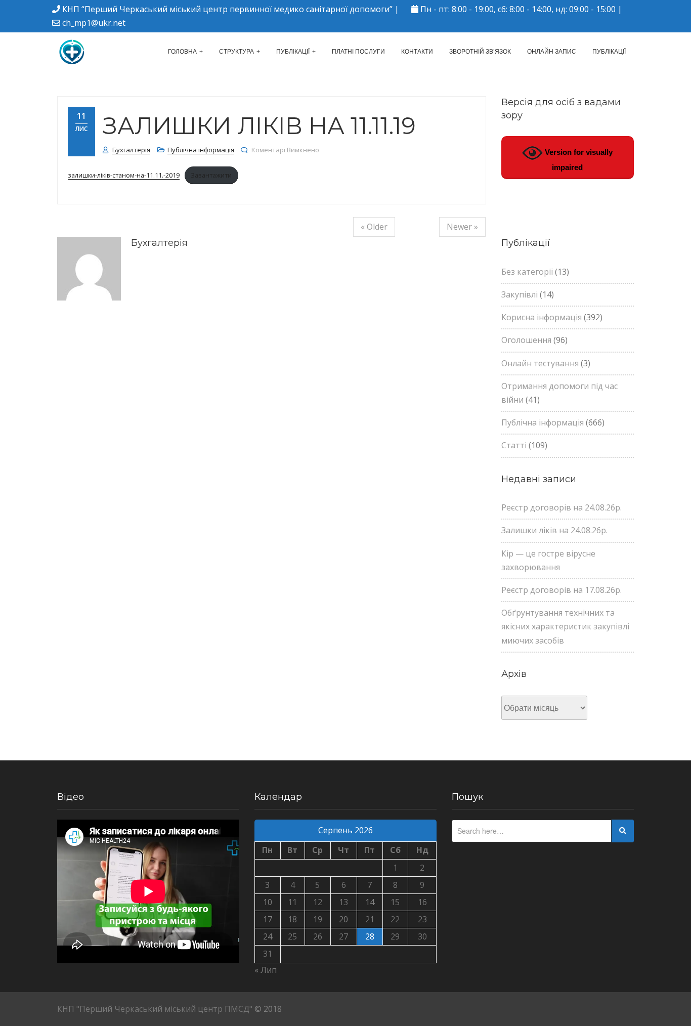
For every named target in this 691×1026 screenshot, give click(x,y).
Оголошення (526, 340)
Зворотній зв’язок (480, 51)
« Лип (265, 969)
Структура (236, 51)
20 (343, 919)
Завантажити (211, 175)
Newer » (462, 226)
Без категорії (527, 271)
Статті (514, 445)
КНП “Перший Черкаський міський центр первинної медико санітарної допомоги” (227, 9)
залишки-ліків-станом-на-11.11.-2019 (124, 175)
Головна (182, 51)
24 (267, 936)
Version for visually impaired (578, 160)
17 (267, 919)
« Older (374, 226)
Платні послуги (358, 51)
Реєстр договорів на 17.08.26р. (561, 589)
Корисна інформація (541, 317)
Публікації (293, 51)
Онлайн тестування (540, 363)
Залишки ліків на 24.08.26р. (554, 530)
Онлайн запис (551, 51)
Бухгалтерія (131, 149)
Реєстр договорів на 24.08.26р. (561, 507)
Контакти (417, 51)
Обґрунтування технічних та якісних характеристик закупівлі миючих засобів (565, 626)
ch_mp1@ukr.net (93, 22)
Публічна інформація (200, 149)
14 (369, 902)
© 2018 (268, 1008)
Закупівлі (519, 294)
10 (267, 902)
